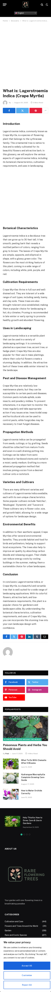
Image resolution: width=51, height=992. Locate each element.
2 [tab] (24, 834)
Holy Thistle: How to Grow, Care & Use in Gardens (32, 820)
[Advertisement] (25, 52)
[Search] (42, 4)
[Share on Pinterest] (35, 110)
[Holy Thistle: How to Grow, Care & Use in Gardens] (12, 821)
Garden (8, 930)
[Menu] (5, 4)
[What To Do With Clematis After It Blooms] (11, 764)
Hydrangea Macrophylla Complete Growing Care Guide (33, 777)
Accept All (27, 966)
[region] (25, 965)
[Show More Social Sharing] (45, 110)
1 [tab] (21, 834)
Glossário (15, 21)
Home (5, 21)
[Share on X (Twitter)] (22, 110)
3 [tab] (27, 834)
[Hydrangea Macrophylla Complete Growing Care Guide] (11, 778)
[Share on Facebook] (9, 110)
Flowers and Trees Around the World (22, 739)
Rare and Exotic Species (16, 935)
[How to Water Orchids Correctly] (11, 794)
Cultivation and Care (14, 921)
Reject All (27, 985)
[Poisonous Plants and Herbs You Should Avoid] (25, 728)
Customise (27, 975)
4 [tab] (29, 834)
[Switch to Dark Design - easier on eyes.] (46, 4)
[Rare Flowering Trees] (25, 4)
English (20, 13)
